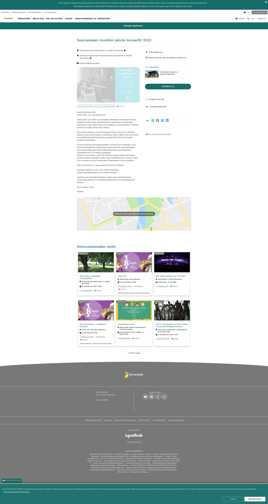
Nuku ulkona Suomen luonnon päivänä (131, 470)
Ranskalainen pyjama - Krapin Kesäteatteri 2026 (132, 454)
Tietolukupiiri (122, 465)
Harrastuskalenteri (35, 12)
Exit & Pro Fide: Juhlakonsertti (112, 459)
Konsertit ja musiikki (85, 106)
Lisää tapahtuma (260, 12)
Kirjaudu (261, 19)
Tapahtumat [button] (23, 19)
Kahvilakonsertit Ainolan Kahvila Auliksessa (146, 456)
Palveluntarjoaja (176, 420)
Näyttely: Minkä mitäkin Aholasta (166, 459)
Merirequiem (123, 472)
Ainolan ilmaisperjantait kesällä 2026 (114, 456)
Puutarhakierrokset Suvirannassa (137, 463)
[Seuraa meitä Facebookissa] (151, 396)
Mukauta (233, 499)
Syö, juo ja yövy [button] (54, 19)
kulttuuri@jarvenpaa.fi (90, 63)
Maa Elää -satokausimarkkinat (101, 454)
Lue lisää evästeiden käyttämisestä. (16, 492)
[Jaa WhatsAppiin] (152, 120)
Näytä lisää (135, 353)
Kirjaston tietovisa (94, 461)
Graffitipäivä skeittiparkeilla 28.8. (102, 470)
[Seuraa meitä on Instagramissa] (164, 396)
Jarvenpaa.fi (5, 12)
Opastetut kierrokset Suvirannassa (138, 459)
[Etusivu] (8, 18)
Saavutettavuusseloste (125, 420)
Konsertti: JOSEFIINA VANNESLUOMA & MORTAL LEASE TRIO (152, 465)
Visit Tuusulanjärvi (50, 12)
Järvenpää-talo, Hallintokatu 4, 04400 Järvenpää (101, 50)
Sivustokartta (159, 420)
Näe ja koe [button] (38, 19)
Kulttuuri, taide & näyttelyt (105, 106)
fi (249, 11)
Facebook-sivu (155, 99)
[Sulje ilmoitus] (266, 2)
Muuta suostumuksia (13, 480)
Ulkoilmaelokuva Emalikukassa (163, 463)
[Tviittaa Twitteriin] (162, 120)
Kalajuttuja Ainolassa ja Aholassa (102, 465)
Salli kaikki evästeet (255, 499)
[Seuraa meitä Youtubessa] (145, 396)
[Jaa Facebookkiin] (157, 120)
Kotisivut (166, 86)
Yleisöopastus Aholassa (139, 472)
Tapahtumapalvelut (19, 12)
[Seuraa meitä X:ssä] (158, 396)
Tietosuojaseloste (93, 420)
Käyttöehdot (144, 420)
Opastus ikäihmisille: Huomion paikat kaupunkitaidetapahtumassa (150, 468)
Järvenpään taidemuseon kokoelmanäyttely (107, 468)
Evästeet (108, 420)
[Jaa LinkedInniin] (167, 120)
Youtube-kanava (156, 107)
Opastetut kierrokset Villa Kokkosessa (162, 470)
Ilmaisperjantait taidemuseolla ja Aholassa (119, 461)
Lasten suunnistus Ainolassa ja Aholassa (108, 463)
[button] (168, 134)
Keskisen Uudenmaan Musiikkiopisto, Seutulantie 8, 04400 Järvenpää (106, 57)
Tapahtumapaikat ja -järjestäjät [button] (92, 19)
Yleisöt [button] (69, 19)
